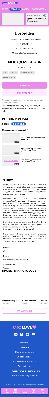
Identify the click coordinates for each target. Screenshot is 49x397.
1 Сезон (6, 124)
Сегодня (15, 9)
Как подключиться (24, 352)
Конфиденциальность (24, 361)
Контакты (24, 342)
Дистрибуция (24, 366)
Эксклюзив (19, 124)
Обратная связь (25, 356)
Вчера (5, 9)
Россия (13, 73)
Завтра (25, 9)
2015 (5, 73)
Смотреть (24, 85)
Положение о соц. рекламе (24, 375)
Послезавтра (39, 9)
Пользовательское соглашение (24, 370)
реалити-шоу (9, 78)
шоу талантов (27, 73)
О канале (24, 347)
